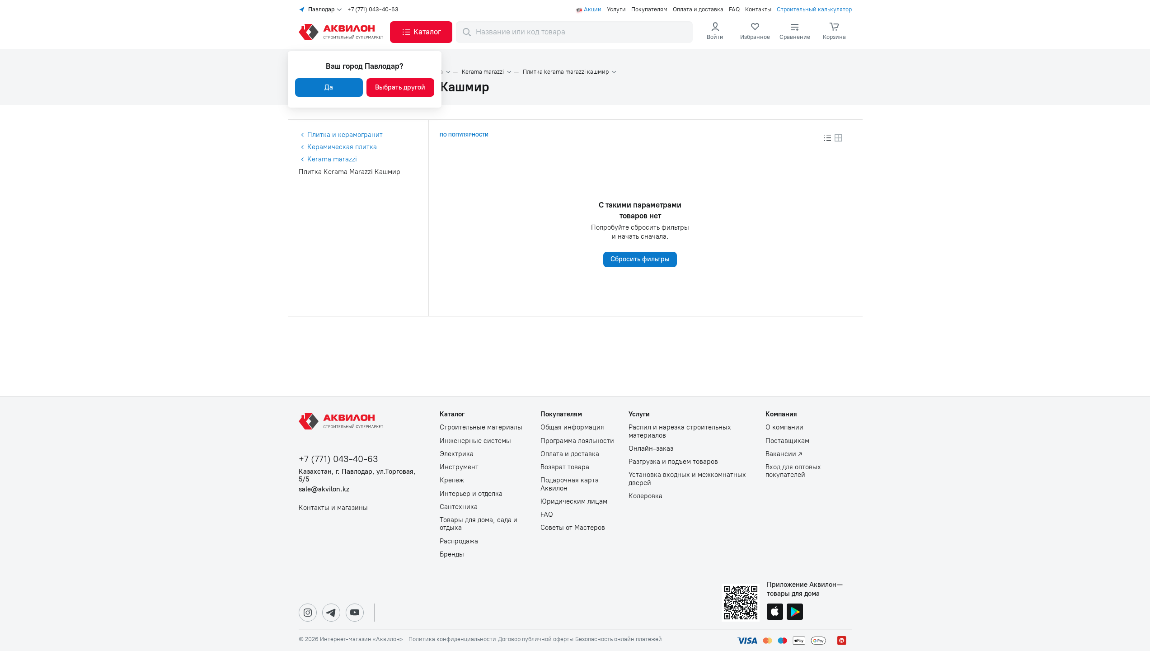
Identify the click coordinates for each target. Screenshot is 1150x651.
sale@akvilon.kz (324, 489)
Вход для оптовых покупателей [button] (793, 471)
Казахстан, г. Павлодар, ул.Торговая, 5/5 (357, 475)
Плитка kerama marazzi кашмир (566, 72)
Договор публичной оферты (535, 639)
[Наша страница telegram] (331, 613)
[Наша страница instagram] (308, 613)
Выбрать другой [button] (400, 87)
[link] (755, 32)
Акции (592, 9)
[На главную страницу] (342, 421)
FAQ (734, 9)
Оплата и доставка (698, 9)
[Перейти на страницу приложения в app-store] (775, 613)
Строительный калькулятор (814, 9)
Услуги (616, 9)
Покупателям (649, 9)
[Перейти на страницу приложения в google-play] (795, 613)
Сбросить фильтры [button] (640, 259)
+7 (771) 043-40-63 (373, 9)
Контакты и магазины (333, 508)
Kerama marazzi (483, 72)
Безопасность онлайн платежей (618, 639)
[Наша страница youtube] (355, 613)
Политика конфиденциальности (452, 639)
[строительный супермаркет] (342, 32)
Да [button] (328, 87)
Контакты (758, 9)
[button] (421, 32)
